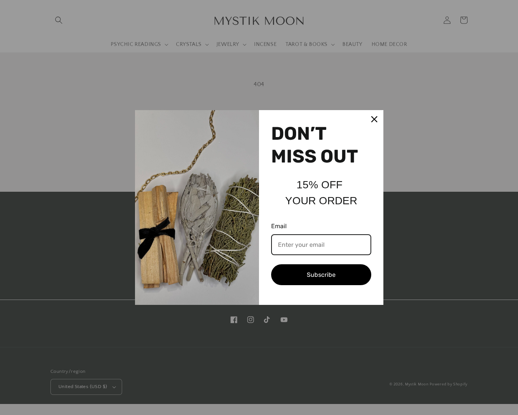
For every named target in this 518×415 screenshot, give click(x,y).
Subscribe (321, 274)
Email (279, 226)
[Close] (374, 119)
